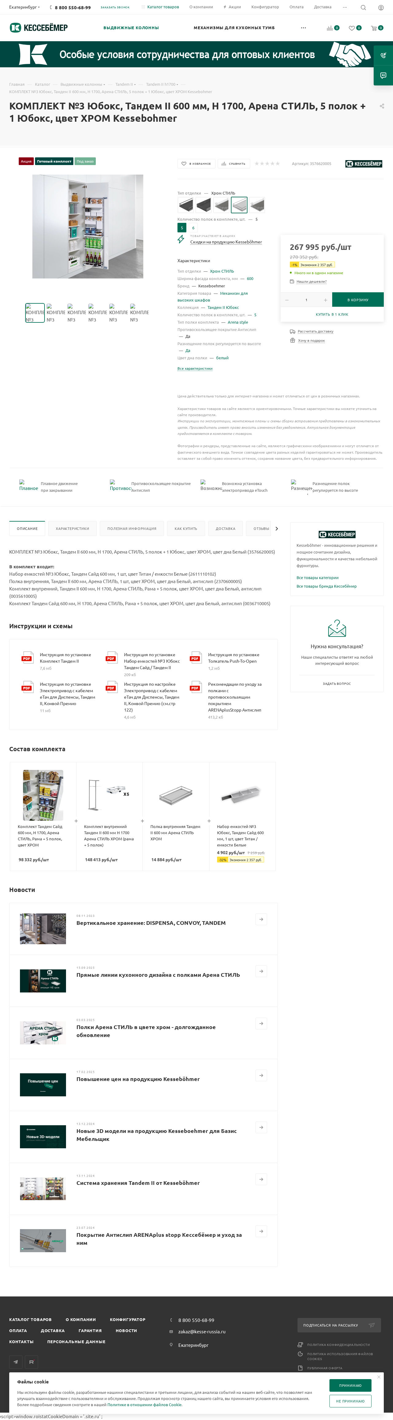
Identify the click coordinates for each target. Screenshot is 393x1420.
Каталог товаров (30, 1319)
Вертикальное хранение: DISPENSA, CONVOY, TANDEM (151, 922)
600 (250, 278)
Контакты (21, 1341)
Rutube (31, 1362)
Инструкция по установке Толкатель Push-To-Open (233, 658)
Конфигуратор (128, 1319)
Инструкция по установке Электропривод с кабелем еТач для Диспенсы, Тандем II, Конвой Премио (67, 693)
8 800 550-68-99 (73, 7)
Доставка (225, 528)
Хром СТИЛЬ (222, 271)
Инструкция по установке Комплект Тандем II (65, 658)
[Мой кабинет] (381, 8)
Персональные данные (76, 1341)
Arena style (238, 322)
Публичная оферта (325, 1368)
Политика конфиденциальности (338, 1344)
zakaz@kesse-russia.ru (202, 1331)
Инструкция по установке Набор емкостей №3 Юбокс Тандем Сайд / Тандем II (152, 661)
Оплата (18, 1330)
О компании (81, 1319)
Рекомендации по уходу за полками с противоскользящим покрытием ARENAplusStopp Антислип (235, 696)
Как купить (186, 528)
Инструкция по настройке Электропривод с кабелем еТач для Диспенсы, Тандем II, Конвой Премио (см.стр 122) (151, 696)
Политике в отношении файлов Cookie (144, 1404)
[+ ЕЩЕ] (303, 27)
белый (222, 357)
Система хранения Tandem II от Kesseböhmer (138, 1182)
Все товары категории (318, 577)
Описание (27, 528)
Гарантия (90, 1330)
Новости (127, 1330)
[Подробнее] (261, 919)
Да (187, 350)
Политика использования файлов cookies (340, 1356)
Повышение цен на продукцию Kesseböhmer (138, 1078)
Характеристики (72, 528)
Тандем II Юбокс (223, 307)
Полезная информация (131, 528)
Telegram (15, 1362)
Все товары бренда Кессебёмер (327, 586)
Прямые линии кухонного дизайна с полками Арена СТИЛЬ (158, 974)
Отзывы (261, 528)
